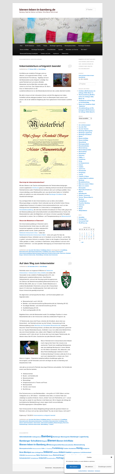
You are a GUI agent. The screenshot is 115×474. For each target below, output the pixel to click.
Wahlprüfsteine (83, 210)
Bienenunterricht (37, 448)
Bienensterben (83, 151)
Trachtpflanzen (83, 201)
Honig (80, 161)
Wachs (80, 208)
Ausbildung (64, 250)
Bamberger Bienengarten (38, 49)
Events (39, 45)
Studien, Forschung (84, 195)
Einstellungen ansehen (104, 466)
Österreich (62, 253)
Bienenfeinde (82, 142)
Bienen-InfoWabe (24, 49)
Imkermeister (59, 251)
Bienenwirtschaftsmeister (35, 251)
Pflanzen (51, 455)
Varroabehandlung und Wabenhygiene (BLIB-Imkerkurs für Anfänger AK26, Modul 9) (87, 110)
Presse (45, 45)
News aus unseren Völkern (86, 184)
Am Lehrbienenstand (84, 125)
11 (82, 235)
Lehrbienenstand (86, 452)
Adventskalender (25, 437)
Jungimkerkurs (76, 452)
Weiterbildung (39, 255)
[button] (111, 457)
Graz (50, 251)
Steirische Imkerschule (29, 255)
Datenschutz (91, 470)
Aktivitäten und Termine (72, 49)
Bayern (44, 441)
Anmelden (81, 217)
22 (91, 237)
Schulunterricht (24, 458)
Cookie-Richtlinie (82, 470)
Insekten (81, 167)
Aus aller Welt (32, 250)
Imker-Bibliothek (51, 49)
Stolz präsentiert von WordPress (61, 468)
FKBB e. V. (82, 157)
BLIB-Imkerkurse (29, 45)
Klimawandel (82, 170)
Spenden (60, 49)
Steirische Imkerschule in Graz (28, 233)
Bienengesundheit (84, 144)
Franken (65, 448)
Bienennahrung (83, 148)
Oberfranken (44, 455)
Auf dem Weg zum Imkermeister (36, 263)
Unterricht (81, 205)
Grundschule (72, 448)
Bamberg (47, 436)
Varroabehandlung (51, 458)
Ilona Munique (42, 69)
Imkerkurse (35, 188)
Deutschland (82, 153)
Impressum (97, 470)
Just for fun (82, 168)
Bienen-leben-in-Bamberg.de (34, 444)
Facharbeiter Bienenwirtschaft (50, 421)
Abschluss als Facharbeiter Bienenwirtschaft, (47, 325)
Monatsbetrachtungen (31, 455)
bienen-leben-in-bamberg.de (37, 9)
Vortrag (81, 207)
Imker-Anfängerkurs (37, 452)
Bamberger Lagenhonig (56, 45)
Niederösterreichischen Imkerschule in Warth (32, 235)
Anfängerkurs (36, 437)
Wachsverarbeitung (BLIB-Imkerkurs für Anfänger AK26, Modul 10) (87, 96)
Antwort (51, 424)
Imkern (62, 452)
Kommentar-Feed (83, 221)
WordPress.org (83, 223)
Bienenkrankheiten (84, 146)
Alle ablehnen (89, 466)
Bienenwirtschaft (23, 251)
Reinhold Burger (23, 424)
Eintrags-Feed (82, 219)
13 (86, 235)
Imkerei (49, 250)
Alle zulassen (73, 466)
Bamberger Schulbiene (84, 45)
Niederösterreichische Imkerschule (50, 253)
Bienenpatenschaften (70, 45)
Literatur (22, 455)
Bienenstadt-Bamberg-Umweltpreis (29, 53)
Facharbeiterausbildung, (26, 210)
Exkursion (81, 155)
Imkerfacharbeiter (28, 423)
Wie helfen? (84, 49)
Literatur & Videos (84, 176)
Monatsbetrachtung (84, 182)
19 (84, 237)
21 (89, 237)
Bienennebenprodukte (85, 149)
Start (21, 45)
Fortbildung (43, 250)
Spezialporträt (83, 193)
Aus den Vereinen (83, 129)
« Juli (82, 242)
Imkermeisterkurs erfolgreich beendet (40, 66)
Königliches (82, 172)
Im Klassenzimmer (84, 163)
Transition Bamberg (84, 203)
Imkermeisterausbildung (25, 253)
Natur (38, 455)
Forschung (49, 448)
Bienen (38, 250)
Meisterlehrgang (36, 253)
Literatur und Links (45, 53)
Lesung (81, 174)
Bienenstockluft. (66, 216)
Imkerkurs (55, 452)
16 (93, 235)
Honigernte (86, 448)
